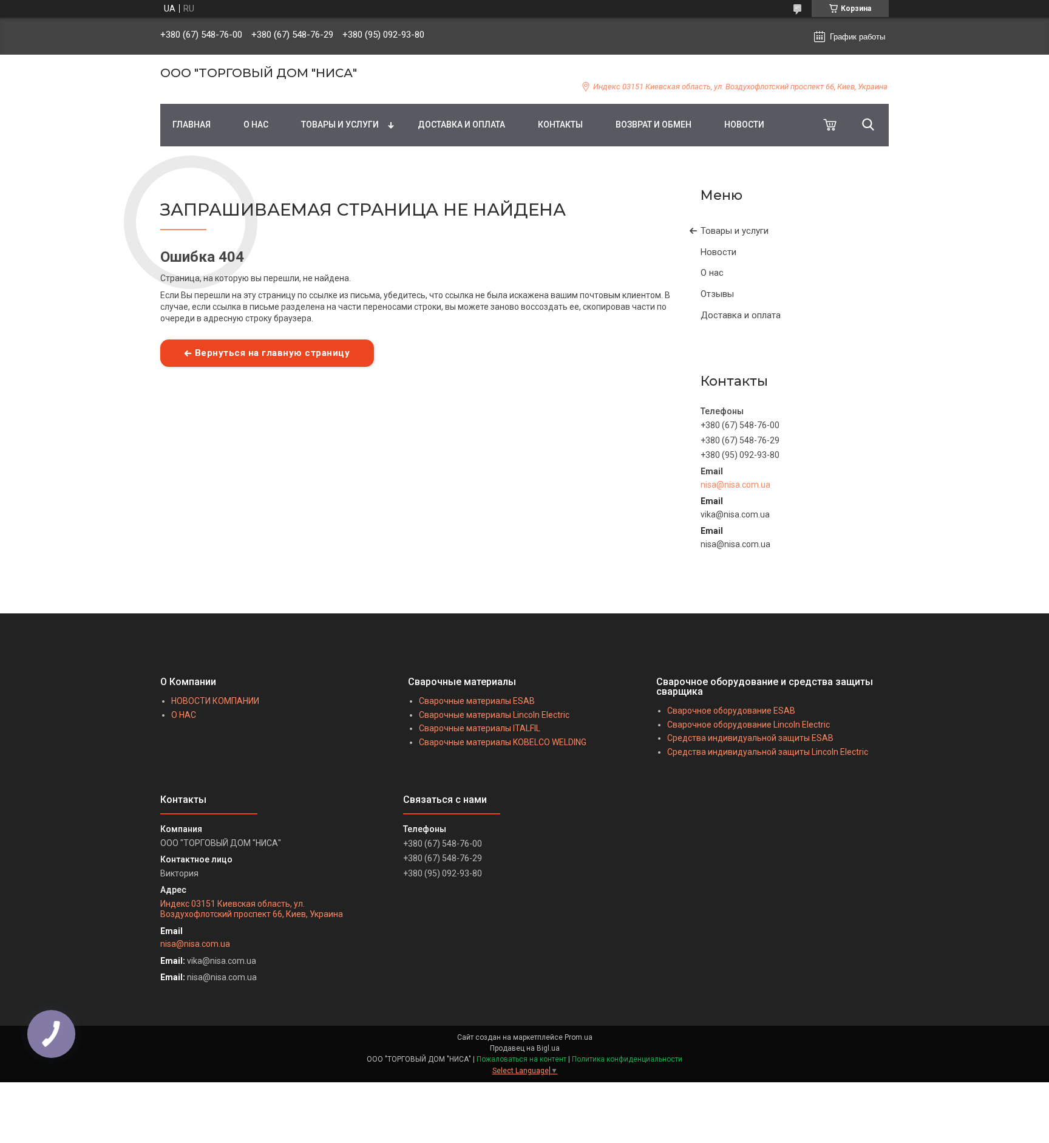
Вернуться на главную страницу (272, 352)
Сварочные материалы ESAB (477, 701)
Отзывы (717, 293)
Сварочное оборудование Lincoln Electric (748, 724)
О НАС (255, 124)
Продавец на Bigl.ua (525, 1048)
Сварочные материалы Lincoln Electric (494, 715)
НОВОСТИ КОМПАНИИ (215, 701)
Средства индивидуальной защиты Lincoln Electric (767, 752)
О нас (712, 272)
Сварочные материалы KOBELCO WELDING (502, 742)
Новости (718, 252)
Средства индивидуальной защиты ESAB (750, 738)
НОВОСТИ (744, 124)
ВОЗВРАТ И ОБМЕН (653, 124)
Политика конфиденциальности (627, 1059)
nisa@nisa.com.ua (735, 485)
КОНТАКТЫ (560, 124)
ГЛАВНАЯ (191, 124)
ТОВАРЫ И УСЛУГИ (340, 124)
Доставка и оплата (741, 315)
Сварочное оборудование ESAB (731, 710)
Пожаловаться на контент (521, 1059)
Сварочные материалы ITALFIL (479, 728)
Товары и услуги (735, 230)
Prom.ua (578, 1037)
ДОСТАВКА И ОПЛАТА (461, 124)
